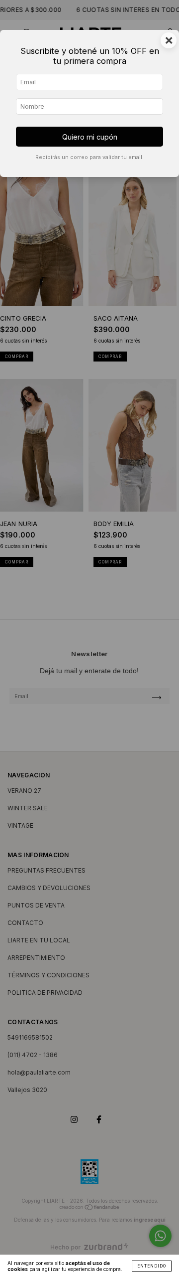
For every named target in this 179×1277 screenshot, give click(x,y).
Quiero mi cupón (89, 137)
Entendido (151, 1266)
